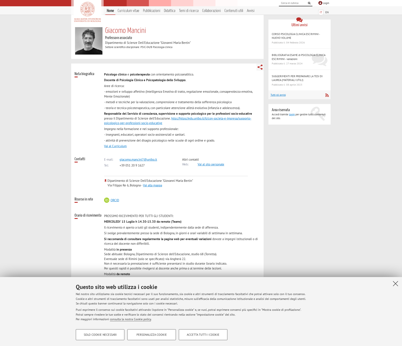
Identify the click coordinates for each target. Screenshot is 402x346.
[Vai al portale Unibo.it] (87, 12)
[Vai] (309, 3)
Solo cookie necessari (100, 335)
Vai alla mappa (152, 185)
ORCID (115, 200)
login (292, 114)
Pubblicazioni (151, 11)
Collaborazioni (211, 11)
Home (110, 11)
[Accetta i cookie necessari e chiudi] (395, 283)
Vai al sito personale (211, 164)
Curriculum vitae (128, 11)
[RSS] (327, 95)
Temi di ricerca (188, 11)
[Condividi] (260, 67)
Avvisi (250, 11)
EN (327, 12)
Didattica (169, 11)
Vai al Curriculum (115, 146)
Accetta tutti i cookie (203, 335)
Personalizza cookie (152, 335)
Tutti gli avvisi (278, 95)
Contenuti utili (233, 11)
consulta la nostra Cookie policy (130, 319)
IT (321, 12)
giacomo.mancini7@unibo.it (138, 159)
